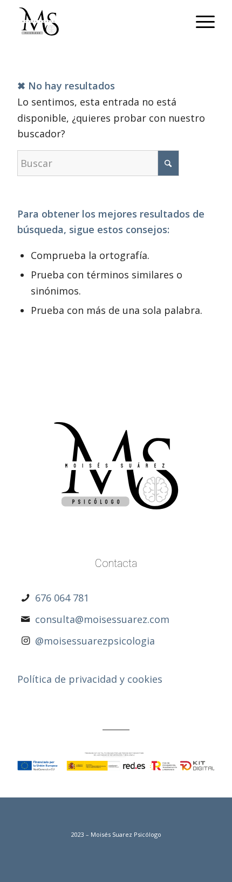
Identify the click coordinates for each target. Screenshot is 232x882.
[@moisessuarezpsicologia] (25, 641)
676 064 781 (62, 597)
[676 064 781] (25, 598)
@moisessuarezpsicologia (95, 640)
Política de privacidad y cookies (89, 679)
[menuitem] (200, 21)
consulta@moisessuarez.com (102, 619)
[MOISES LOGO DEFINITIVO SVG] (96, 21)
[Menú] (200, 21)
